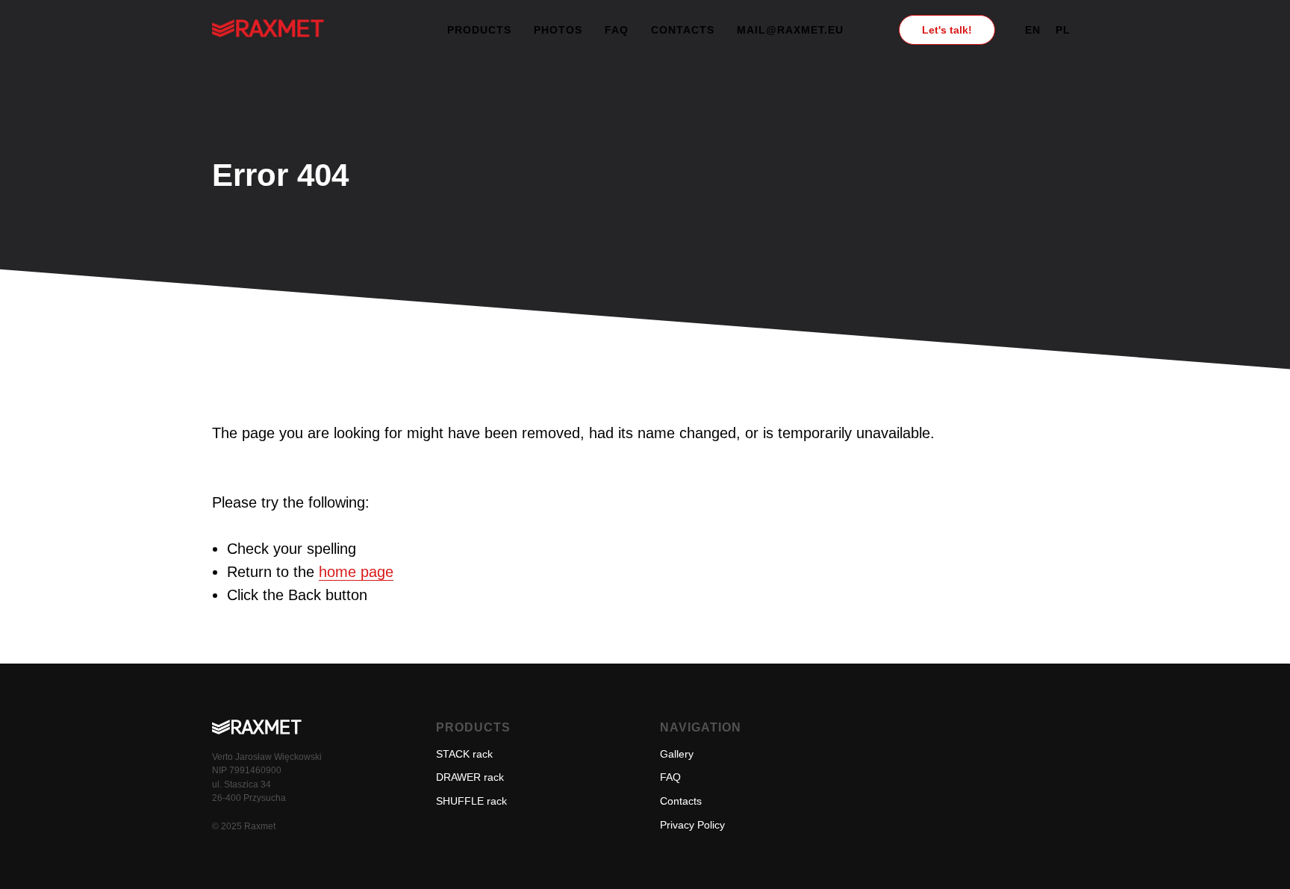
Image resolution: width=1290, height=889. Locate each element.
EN (1033, 30)
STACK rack (464, 754)
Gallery (677, 754)
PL (1063, 30)
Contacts (682, 30)
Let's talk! (947, 30)
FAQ (617, 30)
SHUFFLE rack (471, 801)
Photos (558, 30)
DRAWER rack (470, 777)
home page (356, 572)
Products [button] (479, 30)
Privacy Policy (692, 825)
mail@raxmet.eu (790, 30)
